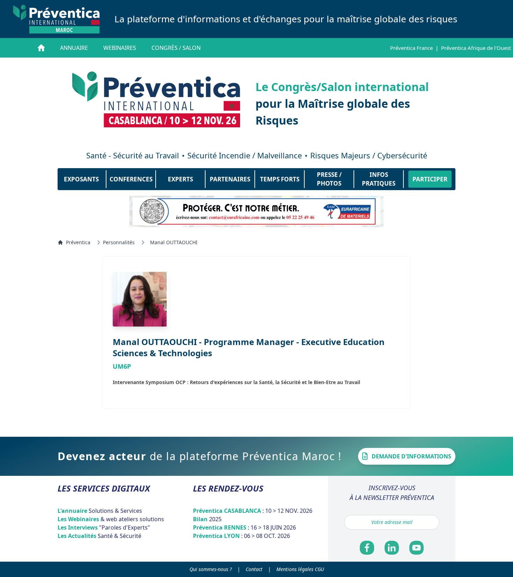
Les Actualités (99, 536)
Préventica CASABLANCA (252, 511)
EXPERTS (180, 179)
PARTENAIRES (230, 179)
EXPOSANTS (81, 179)
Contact (254, 569)
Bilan (207, 519)
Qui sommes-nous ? (210, 569)
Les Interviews (104, 527)
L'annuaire (100, 511)
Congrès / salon (176, 48)
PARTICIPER (429, 179)
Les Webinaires (111, 519)
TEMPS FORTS (279, 179)
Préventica (78, 242)
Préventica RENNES (244, 527)
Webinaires (119, 48)
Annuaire (74, 48)
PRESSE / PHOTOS (329, 179)
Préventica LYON (241, 536)
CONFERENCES (131, 179)
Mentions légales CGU (300, 569)
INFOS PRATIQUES (378, 179)
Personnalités (119, 242)
